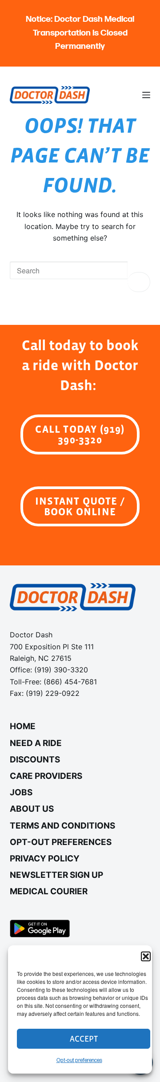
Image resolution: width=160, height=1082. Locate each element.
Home (23, 726)
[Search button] (139, 282)
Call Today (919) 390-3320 (79, 434)
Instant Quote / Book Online (80, 506)
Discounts (35, 759)
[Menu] (146, 95)
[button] (145, 956)
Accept (84, 1038)
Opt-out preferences (79, 1060)
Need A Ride (36, 743)
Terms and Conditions (62, 826)
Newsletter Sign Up (56, 875)
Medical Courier (49, 891)
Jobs (21, 792)
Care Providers (46, 776)
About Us (32, 809)
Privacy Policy (45, 858)
